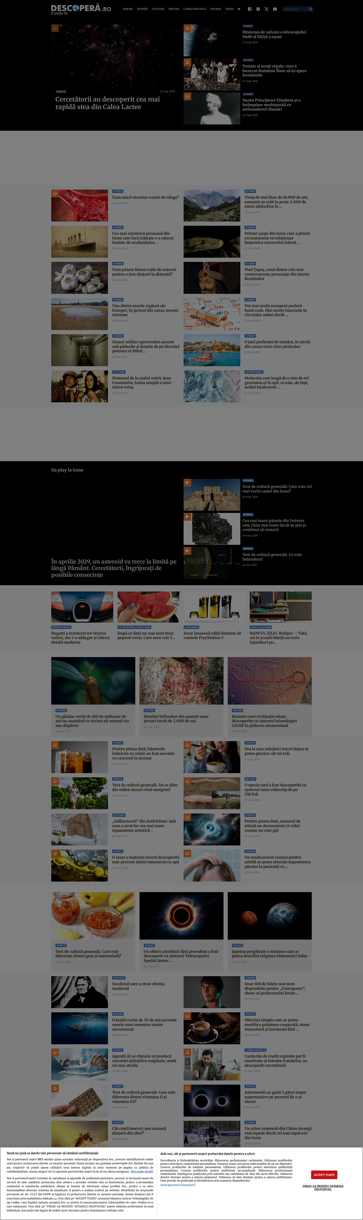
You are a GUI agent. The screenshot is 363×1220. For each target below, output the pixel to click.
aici (55, 1198)
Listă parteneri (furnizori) (177, 1185)
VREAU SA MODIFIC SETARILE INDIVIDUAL (322, 1187)
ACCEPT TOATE (324, 1174)
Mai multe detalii (142, 1171)
